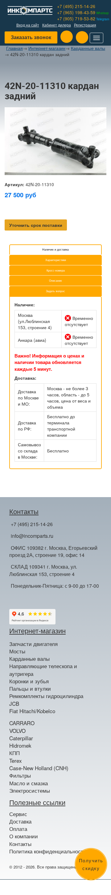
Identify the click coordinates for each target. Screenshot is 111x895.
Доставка (20, 821)
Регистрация (85, 24)
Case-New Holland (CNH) (38, 768)
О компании (23, 836)
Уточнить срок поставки (35, 225)
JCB (14, 703)
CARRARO (22, 723)
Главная (14, 48)
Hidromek (20, 745)
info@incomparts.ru (32, 535)
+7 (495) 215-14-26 (76, 6)
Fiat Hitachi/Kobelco (32, 711)
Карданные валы (88, 48)
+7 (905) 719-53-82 (83, 18)
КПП (14, 753)
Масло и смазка (28, 783)
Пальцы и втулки (30, 688)
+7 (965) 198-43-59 (83, 12)
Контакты (20, 844)
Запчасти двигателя (33, 644)
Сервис (18, 814)
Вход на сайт (27, 24)
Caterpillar (21, 738)
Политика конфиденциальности (47, 851)
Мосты (17, 651)
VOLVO (17, 730)
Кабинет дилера (56, 24)
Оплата (18, 828)
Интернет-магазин (46, 48)
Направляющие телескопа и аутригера (43, 669)
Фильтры (20, 775)
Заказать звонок (31, 37)
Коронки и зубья (29, 681)
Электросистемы (29, 790)
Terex (15, 760)
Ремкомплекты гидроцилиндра (46, 696)
